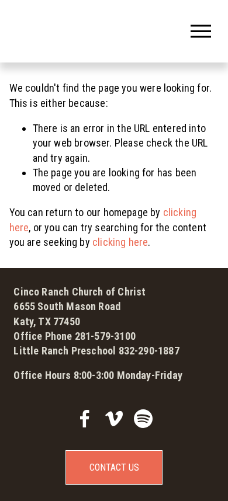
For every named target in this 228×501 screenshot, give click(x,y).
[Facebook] (84, 418)
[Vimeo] (114, 418)
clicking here (120, 242)
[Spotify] (143, 418)
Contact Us (114, 467)
